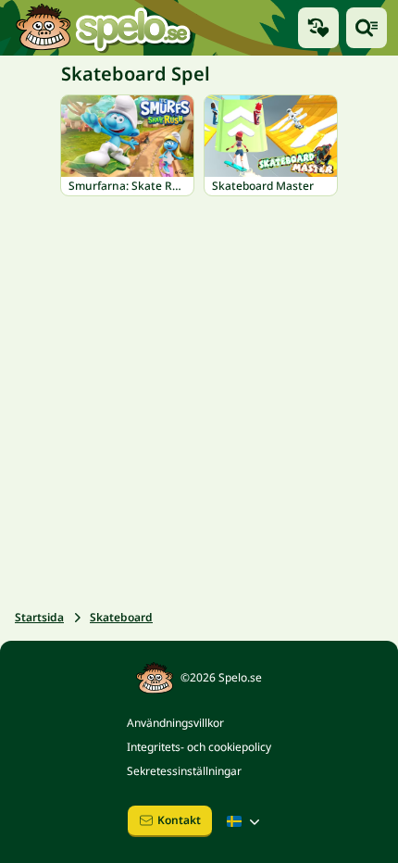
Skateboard (121, 617)
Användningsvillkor (175, 723)
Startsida (39, 617)
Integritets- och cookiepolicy (199, 747)
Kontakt (179, 820)
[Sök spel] (366, 27)
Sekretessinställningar (184, 771)
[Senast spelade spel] (318, 27)
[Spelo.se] (103, 28)
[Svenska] (245, 821)
